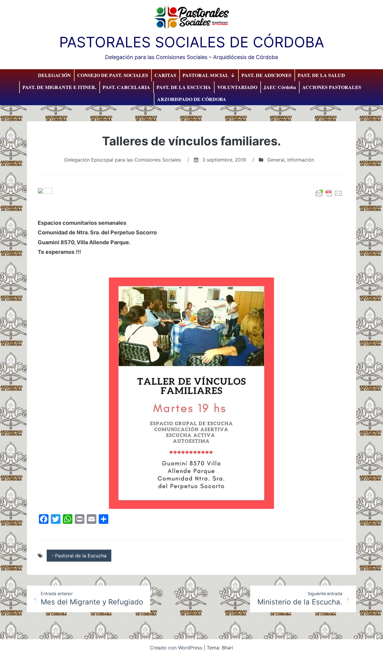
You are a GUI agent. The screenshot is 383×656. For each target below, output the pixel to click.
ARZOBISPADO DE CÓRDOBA (191, 99)
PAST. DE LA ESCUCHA (183, 87)
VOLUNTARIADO (237, 87)
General (276, 160)
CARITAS (165, 75)
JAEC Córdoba (280, 87)
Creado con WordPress (177, 648)
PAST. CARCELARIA (126, 87)
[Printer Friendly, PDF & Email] (328, 193)
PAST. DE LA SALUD (321, 75)
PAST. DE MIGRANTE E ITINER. (59, 87)
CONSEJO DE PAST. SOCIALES (112, 75)
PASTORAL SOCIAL (206, 75)
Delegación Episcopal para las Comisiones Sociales (122, 160)
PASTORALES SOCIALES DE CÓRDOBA (191, 42)
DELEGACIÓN (54, 75)
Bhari (227, 648)
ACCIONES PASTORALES (331, 87)
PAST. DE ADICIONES (266, 75)
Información (300, 160)
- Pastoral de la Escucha (79, 556)
